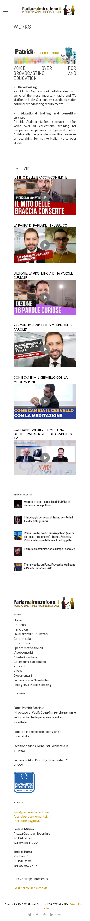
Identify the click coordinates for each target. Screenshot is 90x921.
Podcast (19, 666)
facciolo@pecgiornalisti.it (32, 816)
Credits (45, 908)
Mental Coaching (25, 657)
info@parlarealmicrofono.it (33, 812)
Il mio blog (21, 629)
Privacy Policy (77, 904)
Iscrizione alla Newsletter (31, 680)
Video (18, 671)
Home (18, 620)
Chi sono (20, 625)
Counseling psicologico (30, 661)
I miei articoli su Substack (31, 634)
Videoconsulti (23, 652)
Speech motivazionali (28, 648)
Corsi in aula (22, 638)
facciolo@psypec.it (27, 821)
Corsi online (22, 643)
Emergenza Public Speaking (32, 685)
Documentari (23, 675)
